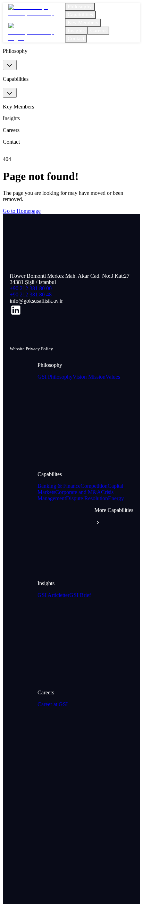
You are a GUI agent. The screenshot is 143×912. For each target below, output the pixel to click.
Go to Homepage (22, 211)
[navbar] (10, 65)
